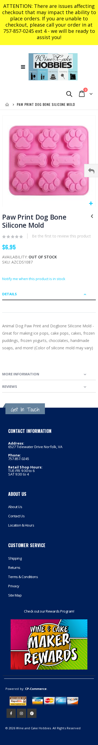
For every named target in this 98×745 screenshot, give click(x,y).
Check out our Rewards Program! (49, 611)
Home (7, 104)
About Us (15, 506)
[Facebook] (11, 713)
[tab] (49, 294)
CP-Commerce (36, 689)
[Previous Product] (92, 216)
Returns (14, 567)
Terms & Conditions (23, 576)
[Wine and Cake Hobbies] (53, 66)
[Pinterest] (31, 713)
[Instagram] (21, 713)
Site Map (15, 595)
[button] (91, 203)
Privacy (13, 586)
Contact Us (16, 515)
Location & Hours (21, 525)
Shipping (15, 558)
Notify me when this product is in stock (33, 278)
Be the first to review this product (61, 236)
